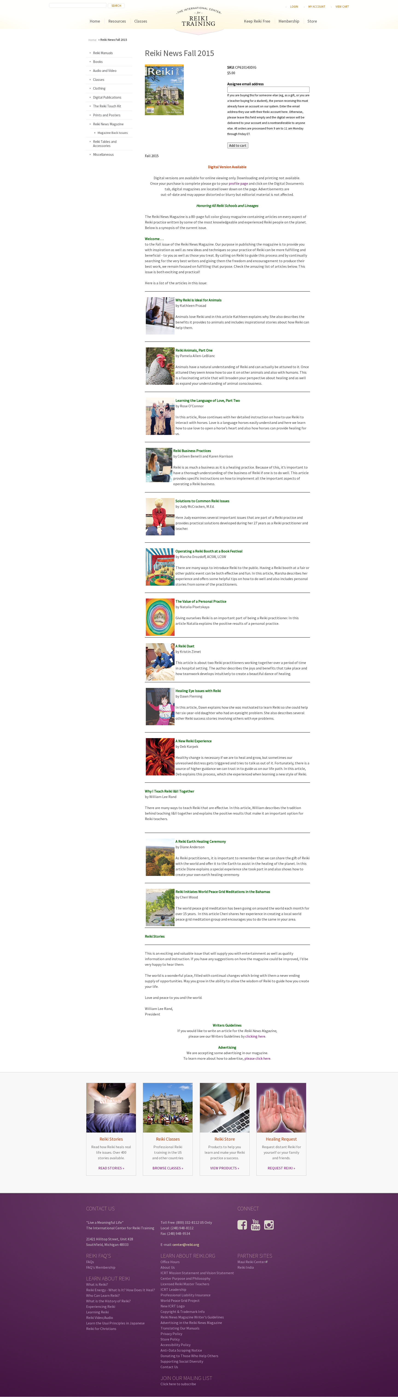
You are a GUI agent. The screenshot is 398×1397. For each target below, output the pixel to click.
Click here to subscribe (178, 1384)
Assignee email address (245, 84)
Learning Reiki (97, 1312)
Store (312, 21)
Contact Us (169, 1367)
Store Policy (170, 1339)
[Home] (199, 24)
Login (294, 6)
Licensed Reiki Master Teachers (185, 1284)
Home (95, 21)
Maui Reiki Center (252, 1261)
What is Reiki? (97, 1284)
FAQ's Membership (100, 1267)
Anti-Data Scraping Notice (181, 1350)
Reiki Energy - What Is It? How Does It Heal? (120, 1290)
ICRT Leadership (173, 1289)
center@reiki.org (186, 1244)
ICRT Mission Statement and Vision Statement (197, 1273)
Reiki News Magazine (108, 124)
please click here (257, 1058)
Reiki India (245, 1267)
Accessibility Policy (175, 1344)
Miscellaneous (103, 154)
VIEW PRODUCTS (223, 1168)
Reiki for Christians (101, 1328)
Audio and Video (105, 70)
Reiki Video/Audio (99, 1317)
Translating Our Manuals (180, 1328)
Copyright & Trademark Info (183, 1311)
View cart (342, 6)
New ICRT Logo (173, 1306)
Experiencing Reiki (100, 1306)
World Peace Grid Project (180, 1300)
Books (98, 61)
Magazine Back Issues (113, 133)
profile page (238, 183)
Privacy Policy (171, 1333)
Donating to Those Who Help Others (189, 1355)
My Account (316, 6)
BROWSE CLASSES (166, 1168)
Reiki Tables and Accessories (105, 143)
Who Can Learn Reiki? (103, 1295)
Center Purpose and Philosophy (185, 1278)
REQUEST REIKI (280, 1168)
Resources (117, 21)
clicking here (255, 1036)
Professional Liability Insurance (186, 1295)
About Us (168, 1267)
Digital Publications (107, 97)
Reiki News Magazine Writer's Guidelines (192, 1317)
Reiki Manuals (103, 53)
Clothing (99, 88)
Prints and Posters (106, 115)
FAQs (90, 1261)
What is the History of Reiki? (108, 1301)
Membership (288, 21)
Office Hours (170, 1261)
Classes (140, 21)
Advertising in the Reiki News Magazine (191, 1322)
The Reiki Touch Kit (107, 106)
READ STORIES (110, 1168)
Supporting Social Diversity (182, 1361)
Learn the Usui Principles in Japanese (115, 1323)
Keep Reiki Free (257, 21)
